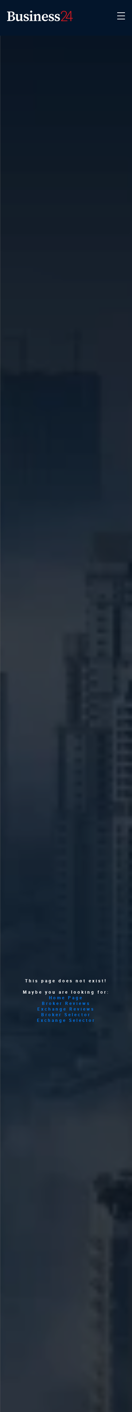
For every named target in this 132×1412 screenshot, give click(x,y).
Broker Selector (66, 1014)
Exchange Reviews (66, 1009)
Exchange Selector (66, 1020)
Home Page (66, 997)
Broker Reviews (66, 1003)
